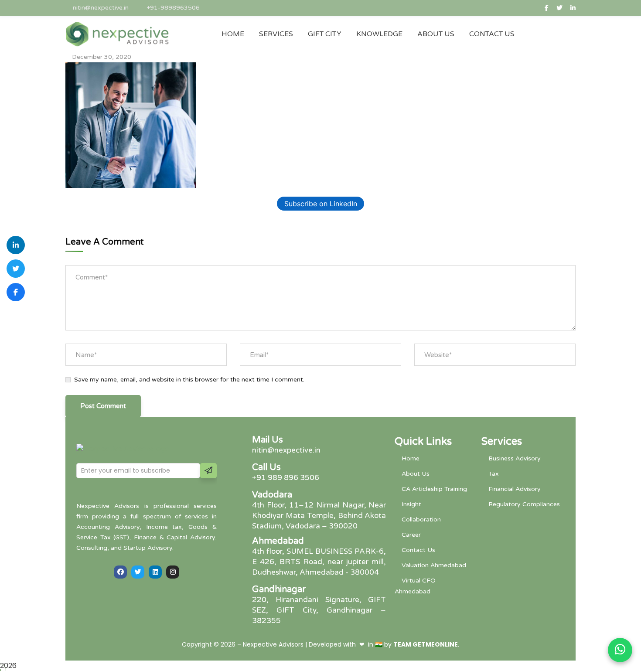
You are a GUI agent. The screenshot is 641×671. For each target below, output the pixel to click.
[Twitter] (137, 572)
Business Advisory (514, 458)
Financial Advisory (514, 489)
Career (411, 534)
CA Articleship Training (434, 489)
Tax (493, 473)
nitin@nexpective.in (101, 7)
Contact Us (418, 550)
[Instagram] (172, 572)
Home (410, 458)
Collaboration (421, 519)
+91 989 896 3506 (285, 477)
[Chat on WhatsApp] (620, 650)
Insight (411, 504)
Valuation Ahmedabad (434, 565)
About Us (416, 473)
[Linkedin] (155, 572)
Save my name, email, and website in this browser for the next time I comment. (189, 379)
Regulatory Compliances (524, 504)
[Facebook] (120, 572)
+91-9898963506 (173, 7)
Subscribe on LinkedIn (320, 203)
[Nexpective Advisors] (117, 34)
